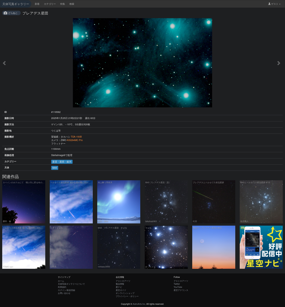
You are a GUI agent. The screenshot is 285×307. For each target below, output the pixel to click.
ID (5, 112)
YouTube (178, 286)
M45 (54, 167)
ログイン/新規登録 (66, 290)
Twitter (177, 283)
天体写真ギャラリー (15, 4)
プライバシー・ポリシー (127, 296)
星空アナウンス (181, 290)
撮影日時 (9, 118)
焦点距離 (9, 149)
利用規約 (62, 286)
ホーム (61, 280)
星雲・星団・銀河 (61, 161)
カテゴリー (50, 4)
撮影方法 (9, 124)
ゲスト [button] (275, 4)
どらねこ (13, 13)
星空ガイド (121, 290)
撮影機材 (9, 136)
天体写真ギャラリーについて (71, 283)
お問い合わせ (64, 293)
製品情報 (120, 283)
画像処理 (9, 155)
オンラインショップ (125, 293)
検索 (71, 4)
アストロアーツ (123, 280)
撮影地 (8, 130)
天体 (6, 167)
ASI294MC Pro (75, 140)
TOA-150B (76, 136)
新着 (37, 4)
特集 (62, 4)
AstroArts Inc (139, 303)
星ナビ (119, 286)
